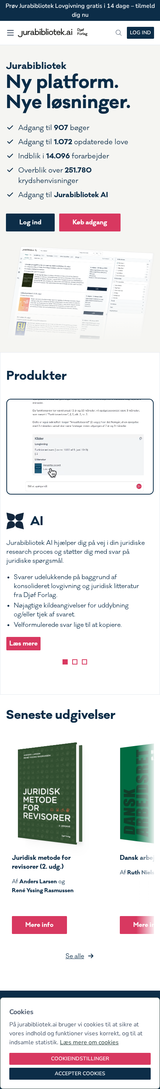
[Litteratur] (84, 662)
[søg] (118, 33)
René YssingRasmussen (43, 890)
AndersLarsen (38, 881)
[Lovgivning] (74, 662)
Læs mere (23, 643)
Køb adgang (90, 222)
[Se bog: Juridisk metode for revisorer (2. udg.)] (47, 793)
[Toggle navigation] (10, 32)
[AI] (65, 662)
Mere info (39, 925)
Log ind (140, 32)
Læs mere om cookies (89, 1042)
